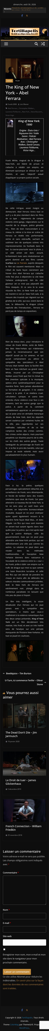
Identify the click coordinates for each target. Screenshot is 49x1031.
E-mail (7, 923)
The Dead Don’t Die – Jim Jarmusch (21, 734)
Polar (17, 81)
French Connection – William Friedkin (24, 828)
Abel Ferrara (12, 108)
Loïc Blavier (24, 104)
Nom (6, 909)
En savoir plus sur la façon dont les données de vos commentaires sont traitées (23, 984)
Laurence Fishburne (13, 112)
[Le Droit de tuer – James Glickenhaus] (24, 753)
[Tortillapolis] (24, 28)
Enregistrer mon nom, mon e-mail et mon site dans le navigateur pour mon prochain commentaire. (24, 958)
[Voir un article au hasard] (43, 44)
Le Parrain (22, 263)
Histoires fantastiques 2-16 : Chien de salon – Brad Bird (27, 10)
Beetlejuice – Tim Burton (18, 673)
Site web (7, 936)
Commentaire (11, 872)
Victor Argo (10, 115)
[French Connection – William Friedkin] (24, 801)
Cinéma (9, 81)
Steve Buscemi (36, 112)
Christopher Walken (26, 108)
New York (25, 112)
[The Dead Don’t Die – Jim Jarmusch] (24, 705)
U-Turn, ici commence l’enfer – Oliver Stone (24, 682)
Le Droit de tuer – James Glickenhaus (21, 782)
